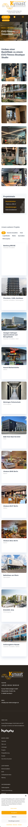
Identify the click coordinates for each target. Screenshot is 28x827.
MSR (2, 771)
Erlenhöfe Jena (8, 610)
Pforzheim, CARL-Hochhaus (13, 298)
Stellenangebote (5, 787)
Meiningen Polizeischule (12, 402)
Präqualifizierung (5, 753)
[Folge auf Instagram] (14, 17)
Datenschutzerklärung (6, 790)
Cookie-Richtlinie (9, 824)
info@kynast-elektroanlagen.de (14, 11)
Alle (4, 232)
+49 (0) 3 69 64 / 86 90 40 (14, 12)
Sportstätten (21, 235)
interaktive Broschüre (6, 17)
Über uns (3, 744)
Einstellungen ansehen (14, 821)
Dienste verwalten (14, 808)
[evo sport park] (14, 81)
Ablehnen (14, 816)
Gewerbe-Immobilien (12, 232)
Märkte (14, 235)
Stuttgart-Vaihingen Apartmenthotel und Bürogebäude (10, 335)
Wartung (3, 777)
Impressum (20, 824)
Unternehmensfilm (6, 20)
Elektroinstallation (5, 768)
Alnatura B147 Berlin (10, 506)
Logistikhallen (6, 235)
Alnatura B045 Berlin (10, 471)
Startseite (3, 741)
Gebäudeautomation (6, 774)
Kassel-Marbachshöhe (11, 367)
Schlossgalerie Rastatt (11, 644)
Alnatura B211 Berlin (10, 540)
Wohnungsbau (6, 238)
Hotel (21, 232)
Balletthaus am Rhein (11, 575)
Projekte (3, 750)
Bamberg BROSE (9, 245)
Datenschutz (15, 824)
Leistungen (4, 747)
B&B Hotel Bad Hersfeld (11, 437)
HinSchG (3, 793)
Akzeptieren (14, 812)
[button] (26, 796)
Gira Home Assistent (6, 758)
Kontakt (3, 756)
